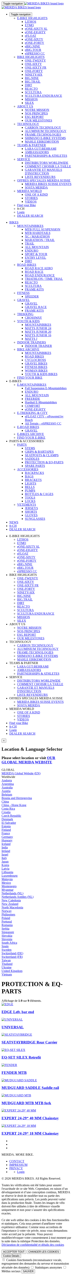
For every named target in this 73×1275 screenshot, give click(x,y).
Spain (5, 946)
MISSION (31, 99)
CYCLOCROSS (35, 360)
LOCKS (30, 501)
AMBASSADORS (37, 152)
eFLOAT (30, 35)
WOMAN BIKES (36, 370)
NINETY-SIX (33, 74)
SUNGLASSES (35, 518)
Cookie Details (11, 1255)
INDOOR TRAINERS (31, 342)
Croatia (6, 812)
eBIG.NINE (32, 46)
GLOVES (31, 515)
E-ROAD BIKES (28, 427)
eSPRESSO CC (35, 53)
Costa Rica (8, 808)
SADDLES (32, 458)
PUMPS (30, 490)
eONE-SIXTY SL (36, 28)
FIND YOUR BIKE (29, 377)
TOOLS (30, 497)
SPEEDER (32, 296)
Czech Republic (11, 815)
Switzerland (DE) (12, 953)
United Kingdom (12, 971)
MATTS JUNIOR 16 (38, 335)
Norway (7, 911)
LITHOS (30, 21)
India (5, 847)
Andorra (7, 780)
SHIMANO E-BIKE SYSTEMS (45, 138)
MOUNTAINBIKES (30, 226)
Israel (5, 854)
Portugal (7, 921)
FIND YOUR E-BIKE (31, 437)
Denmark (7, 819)
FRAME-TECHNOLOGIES (43, 134)
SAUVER (28, 1271)
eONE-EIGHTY (35, 32)
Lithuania (7, 872)
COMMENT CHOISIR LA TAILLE (48, 166)
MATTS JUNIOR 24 (38, 328)
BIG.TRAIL (32, 81)
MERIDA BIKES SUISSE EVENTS (48, 184)
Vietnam (7, 974)
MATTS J (31, 338)
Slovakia (7, 935)
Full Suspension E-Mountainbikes (46, 388)
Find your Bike (26, 205)
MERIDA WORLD (29, 191)
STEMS (30, 448)
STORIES (31, 198)
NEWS (13, 522)
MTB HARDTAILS (37, 233)
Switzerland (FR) (12, 956)
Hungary (7, 840)
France (6, 833)
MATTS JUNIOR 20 (38, 331)
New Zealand (10, 904)
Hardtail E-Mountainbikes (41, 402)
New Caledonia (11, 900)
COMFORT (32, 405)
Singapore (8, 932)
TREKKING (25, 314)
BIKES (13, 222)
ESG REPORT (34, 117)
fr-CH (13, 726)
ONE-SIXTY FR (35, 67)
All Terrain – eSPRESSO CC (43, 423)
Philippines (8, 914)
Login (21, 212)
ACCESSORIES (27, 469)
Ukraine (6, 967)
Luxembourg (10, 875)
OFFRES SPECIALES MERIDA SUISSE (43, 180)
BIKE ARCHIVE (28, 349)
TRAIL (29, 243)
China (5, 801)
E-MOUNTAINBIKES (31, 384)
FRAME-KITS (34, 289)
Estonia (6, 826)
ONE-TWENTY (35, 60)
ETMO (29, 25)
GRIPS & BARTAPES (39, 451)
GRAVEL (23, 300)
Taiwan (6, 960)
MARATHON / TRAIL (40, 240)
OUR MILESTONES (38, 120)
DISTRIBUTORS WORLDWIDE (46, 162)
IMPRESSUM (18, 1164)
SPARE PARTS (35, 465)
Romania (7, 925)
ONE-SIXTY (33, 64)
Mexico (6, 882)
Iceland (6, 844)
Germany (7, 837)
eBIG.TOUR (33, 50)
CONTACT (16, 1161)
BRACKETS (33, 480)
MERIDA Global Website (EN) (21, 773)
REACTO (31, 88)
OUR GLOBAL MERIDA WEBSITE (28, 760)
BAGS (29, 476)
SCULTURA (33, 92)
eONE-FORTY (34, 42)
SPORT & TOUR (36, 254)
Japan (5, 861)
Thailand (7, 964)
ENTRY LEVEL (35, 257)
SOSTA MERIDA (36, 187)
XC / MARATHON (37, 236)
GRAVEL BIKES (36, 363)
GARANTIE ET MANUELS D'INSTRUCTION (43, 171)
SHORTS (31, 511)
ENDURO (31, 250)
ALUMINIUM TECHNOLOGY (45, 131)
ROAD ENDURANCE (40, 275)
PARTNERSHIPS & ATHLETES (46, 155)
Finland (6, 829)
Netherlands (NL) (12, 893)
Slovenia (7, 939)
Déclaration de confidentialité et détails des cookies (33, 1244)
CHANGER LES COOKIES (43, 1251)
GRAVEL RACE (36, 307)
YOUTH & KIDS (28, 321)
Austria (6, 791)
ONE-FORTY (34, 71)
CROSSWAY (33, 317)
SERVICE (23, 159)
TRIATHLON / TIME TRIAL (44, 278)
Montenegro (9, 886)
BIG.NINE (32, 78)
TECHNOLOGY (28, 124)
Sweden (6, 949)
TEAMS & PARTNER (31, 145)
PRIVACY (16, 1168)
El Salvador (9, 822)
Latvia (5, 868)
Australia (7, 787)
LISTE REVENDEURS (40, 177)
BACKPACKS (34, 473)
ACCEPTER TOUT (14, 1251)
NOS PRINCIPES (36, 113)
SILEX (29, 102)
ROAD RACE (34, 271)
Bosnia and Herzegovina (17, 798)
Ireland (6, 851)
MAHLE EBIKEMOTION (42, 141)
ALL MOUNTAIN (37, 247)
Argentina (8, 784)
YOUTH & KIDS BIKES (41, 374)
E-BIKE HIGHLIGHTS (32, 18)
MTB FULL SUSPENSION (42, 229)
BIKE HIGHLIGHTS (31, 57)
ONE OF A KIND (36, 194)
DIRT (28, 85)
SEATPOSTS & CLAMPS (42, 455)
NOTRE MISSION (37, 110)
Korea (5, 865)
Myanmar (7, 889)
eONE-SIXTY (34, 39)
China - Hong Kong (14, 805)
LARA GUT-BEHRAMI (40, 148)
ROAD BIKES (26, 264)
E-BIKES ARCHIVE (30, 434)
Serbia (5, 928)
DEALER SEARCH (30, 215)
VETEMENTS (26, 504)
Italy (4, 858)
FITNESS (23, 293)
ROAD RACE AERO (39, 268)
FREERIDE (32, 398)
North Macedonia (12, 907)
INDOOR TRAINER (38, 346)
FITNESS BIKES (36, 367)
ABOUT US (25, 106)
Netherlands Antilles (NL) (17, 896)
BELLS (30, 487)
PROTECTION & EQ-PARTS (44, 462)
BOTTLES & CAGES (39, 494)
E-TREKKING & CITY (32, 413)
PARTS (22, 444)
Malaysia (7, 879)
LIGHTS (30, 483)
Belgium (7, 794)
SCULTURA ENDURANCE (43, 95)
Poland (6, 918)
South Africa (9, 942)
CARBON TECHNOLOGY (43, 127)
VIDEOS (31, 201)
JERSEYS (31, 508)
